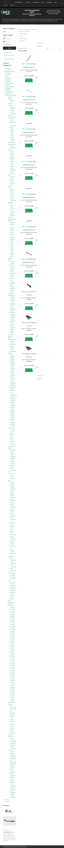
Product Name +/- (26, 29)
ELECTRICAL (8, 73)
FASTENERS (7, 74)
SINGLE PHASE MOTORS (12, 129)
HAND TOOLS (8, 80)
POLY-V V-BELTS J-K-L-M (13, 546)
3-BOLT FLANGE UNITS (12, 249)
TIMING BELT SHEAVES (12, 280)
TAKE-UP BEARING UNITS (12, 239)
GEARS (9, 149)
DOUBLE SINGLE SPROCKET (12, 779)
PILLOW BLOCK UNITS (12, 234)
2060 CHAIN (12, 585)
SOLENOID (10, 734)
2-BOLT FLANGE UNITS (12, 244)
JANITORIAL (8, 85)
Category (21, 36)
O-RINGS (10, 704)
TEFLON (12, 729)
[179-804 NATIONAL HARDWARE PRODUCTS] (29, 188)
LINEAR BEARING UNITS (12, 229)
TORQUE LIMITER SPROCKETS (13, 796)
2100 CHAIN (12, 589)
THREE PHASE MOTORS (12, 134)
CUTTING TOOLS (9, 69)
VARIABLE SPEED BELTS (12, 528)
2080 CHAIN (12, 587)
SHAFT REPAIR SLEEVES (12, 477)
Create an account (8, 52)
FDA (11, 711)
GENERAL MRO (8, 78)
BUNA (11, 706)
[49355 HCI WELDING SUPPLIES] (29, 317)
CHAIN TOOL (13, 590)
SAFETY (7, 799)
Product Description (23, 33)
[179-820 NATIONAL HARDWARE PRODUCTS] (29, 253)
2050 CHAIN (12, 583)
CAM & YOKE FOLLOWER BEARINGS (13, 383)
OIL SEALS (12, 473)
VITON (11, 731)
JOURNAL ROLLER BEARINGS (12, 373)
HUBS (9, 175)
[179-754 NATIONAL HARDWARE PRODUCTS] (29, 58)
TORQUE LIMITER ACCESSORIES (13, 112)
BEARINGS (10, 353)
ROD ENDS (10, 572)
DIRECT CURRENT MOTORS (12, 139)
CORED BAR (13, 351)
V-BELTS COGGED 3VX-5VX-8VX (13, 506)
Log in (9, 48)
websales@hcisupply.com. (7, 22)
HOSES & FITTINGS (9, 83)
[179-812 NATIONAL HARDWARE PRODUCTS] (29, 221)
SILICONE (12, 733)
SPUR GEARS (13, 170)
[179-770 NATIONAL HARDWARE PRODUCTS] (29, 123)
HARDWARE (7, 81)
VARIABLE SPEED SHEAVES (12, 290)
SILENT (12, 599)
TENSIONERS (11, 556)
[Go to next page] (39, 43)
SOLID (11, 432)
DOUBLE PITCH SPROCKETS (13, 784)
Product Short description (24, 31)
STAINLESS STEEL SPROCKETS (13, 746)
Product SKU (33, 29)
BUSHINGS (12, 344)
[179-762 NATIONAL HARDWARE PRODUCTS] (29, 90)
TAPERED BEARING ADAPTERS (12, 363)
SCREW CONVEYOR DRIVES (12, 327)
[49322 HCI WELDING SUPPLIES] (29, 286)
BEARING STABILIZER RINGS (13, 378)
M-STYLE (12, 646)
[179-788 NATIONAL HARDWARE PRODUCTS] (29, 155)
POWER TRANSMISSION (10, 95)
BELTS (9, 480)
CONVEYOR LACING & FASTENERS (13, 314)
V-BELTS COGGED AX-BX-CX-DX (13, 500)
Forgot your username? (9, 55)
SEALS (9, 472)
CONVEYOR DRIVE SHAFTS (12, 305)
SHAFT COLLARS (11, 427)
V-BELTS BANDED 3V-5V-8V (13, 516)
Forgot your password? (9, 58)
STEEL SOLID (13, 444)
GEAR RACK (12, 158)
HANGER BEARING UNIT (12, 224)
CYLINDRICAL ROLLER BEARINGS (13, 388)
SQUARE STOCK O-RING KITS (12, 726)
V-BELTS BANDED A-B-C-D (12, 511)
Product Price (22, 40)
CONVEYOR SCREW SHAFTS (12, 322)
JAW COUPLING (11, 702)
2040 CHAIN (12, 582)
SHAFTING (12, 209)
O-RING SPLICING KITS (12, 721)
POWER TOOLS (8, 93)
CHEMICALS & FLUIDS (9, 71)
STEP (11, 276)
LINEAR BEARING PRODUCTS (12, 368)
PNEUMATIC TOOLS (9, 91)
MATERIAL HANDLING (10, 86)
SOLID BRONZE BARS (12, 348)
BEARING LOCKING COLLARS (12, 416)
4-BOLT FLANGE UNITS (12, 254)
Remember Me (7, 44)
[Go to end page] (41, 43)
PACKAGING (8, 88)
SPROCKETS (10, 736)
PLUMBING (7, 90)
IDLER (11, 271)
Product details (29, 81)
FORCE (7, 832)
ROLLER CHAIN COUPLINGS (13, 455)
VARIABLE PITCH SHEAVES (12, 285)
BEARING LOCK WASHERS (12, 421)
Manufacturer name (23, 38)
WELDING (7, 801)
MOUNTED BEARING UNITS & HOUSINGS (12, 219)
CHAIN (9, 580)
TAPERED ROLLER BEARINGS (12, 404)
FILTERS (7, 76)
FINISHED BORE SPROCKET (12, 774)
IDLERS (9, 186)
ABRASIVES (7, 68)
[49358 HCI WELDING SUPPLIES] (29, 348)
